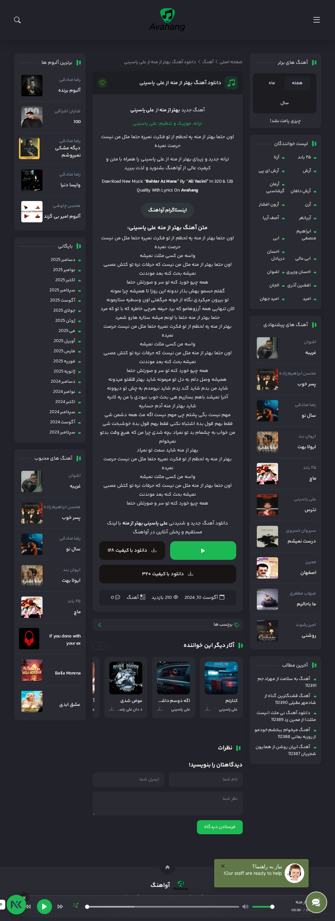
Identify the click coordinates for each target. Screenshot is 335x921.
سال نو (309, 415)
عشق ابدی (69, 705)
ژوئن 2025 (65, 320)
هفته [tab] (297, 83)
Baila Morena (68, 673)
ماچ (312, 478)
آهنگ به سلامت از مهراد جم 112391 (286, 682)
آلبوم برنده (69, 90)
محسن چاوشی (66, 206)
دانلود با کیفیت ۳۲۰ (163, 574)
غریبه (310, 353)
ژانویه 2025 (64, 371)
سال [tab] (284, 103)
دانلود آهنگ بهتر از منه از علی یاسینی (180, 83)
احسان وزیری (298, 272)
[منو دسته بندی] (316, 20)
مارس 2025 (64, 351)
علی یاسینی (305, 499)
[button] (115, 646)
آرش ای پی (268, 171)
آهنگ (133, 597)
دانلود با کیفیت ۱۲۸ (128, 550)
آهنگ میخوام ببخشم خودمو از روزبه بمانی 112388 (285, 734)
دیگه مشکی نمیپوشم (67, 152)
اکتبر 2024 (65, 402)
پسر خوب (306, 384)
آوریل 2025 (64, 341)
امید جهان (269, 299)
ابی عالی (303, 258)
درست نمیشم (302, 541)
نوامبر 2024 (64, 392)
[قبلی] (28, 906)
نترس (310, 510)
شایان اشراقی (67, 111)
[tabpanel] (285, 121)
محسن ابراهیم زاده (297, 373)
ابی (276, 238)
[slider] (162, 907)
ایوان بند (307, 436)
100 (77, 122)
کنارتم (231, 701)
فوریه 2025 (64, 361)
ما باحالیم (306, 604)
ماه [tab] (272, 83)
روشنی (309, 635)
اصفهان (308, 573)
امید (307, 299)
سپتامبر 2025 (62, 290)
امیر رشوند (305, 625)
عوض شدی (131, 701)
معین (310, 562)
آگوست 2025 (62, 300)
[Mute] (245, 906)
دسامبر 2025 (63, 260)
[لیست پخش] (76, 906)
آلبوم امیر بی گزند (62, 216)
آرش (307, 171)
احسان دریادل (276, 255)
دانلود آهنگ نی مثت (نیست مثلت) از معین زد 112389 (286, 716)
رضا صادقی (305, 405)
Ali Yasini (197, 181)
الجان (274, 285)
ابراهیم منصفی (306, 235)
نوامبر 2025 (64, 270)
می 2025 (67, 331)
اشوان (273, 272)
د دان (137, 710)
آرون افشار (269, 204)
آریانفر (305, 218)
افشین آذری (299, 285)
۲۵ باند (304, 157)
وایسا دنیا (70, 185)
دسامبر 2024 (63, 381)
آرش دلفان (301, 191)
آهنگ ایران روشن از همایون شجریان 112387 (286, 751)
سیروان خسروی (301, 530)
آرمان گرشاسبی (275, 188)
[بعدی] (60, 906)
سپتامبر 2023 (62, 432)
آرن (308, 204)
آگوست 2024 (62, 422)
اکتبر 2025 (65, 280)
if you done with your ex (64, 640)
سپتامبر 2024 (62, 412)
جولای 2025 (64, 310)
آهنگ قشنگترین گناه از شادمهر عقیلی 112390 (290, 699)
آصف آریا (271, 218)
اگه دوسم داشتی (173, 701)
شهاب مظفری (303, 593)
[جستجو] (17, 20)
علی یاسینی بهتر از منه (145, 523)
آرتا (276, 157)
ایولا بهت (306, 447)
